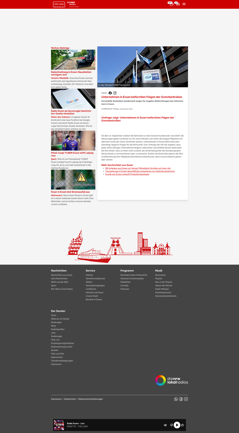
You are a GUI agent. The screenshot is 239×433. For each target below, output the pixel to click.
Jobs (53, 333)
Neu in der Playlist (163, 282)
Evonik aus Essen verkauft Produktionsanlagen (127, 174)
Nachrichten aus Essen (61, 275)
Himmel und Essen (94, 292)
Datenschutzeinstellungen (90, 399)
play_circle (177, 425)
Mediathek (125, 282)
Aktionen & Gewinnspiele (132, 278)
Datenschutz (57, 357)
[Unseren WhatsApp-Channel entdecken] (176, 399)
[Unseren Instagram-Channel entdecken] (186, 399)
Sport (53, 285)
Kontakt (54, 350)
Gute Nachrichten (59, 278)
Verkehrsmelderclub (95, 278)
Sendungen (56, 322)
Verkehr (89, 275)
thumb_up (182, 425)
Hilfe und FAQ (57, 354)
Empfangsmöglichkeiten (62, 343)
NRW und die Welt (59, 282)
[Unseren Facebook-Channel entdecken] (181, 399)
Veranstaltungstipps (95, 285)
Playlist (158, 278)
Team (53, 315)
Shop (53, 326)
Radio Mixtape (162, 289)
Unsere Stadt (92, 296)
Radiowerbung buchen (61, 347)
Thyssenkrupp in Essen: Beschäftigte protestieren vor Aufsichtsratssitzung (140, 171)
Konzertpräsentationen (165, 296)
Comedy (124, 285)
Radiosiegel (56, 336)
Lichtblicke (91, 289)
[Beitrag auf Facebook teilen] (110, 93)
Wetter (89, 282)
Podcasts (124, 289)
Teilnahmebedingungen (62, 361)
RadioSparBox (57, 329)
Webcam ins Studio (60, 319)
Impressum (56, 364)
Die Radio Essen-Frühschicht (133, 275)
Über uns (55, 340)
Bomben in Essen (94, 299)
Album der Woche (163, 285)
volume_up (165, 425)
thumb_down (171, 425)
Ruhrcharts (160, 275)
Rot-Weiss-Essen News (62, 289)
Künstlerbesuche (163, 292)
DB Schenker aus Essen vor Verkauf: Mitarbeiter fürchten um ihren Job (138, 168)
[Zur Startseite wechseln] (59, 4)
